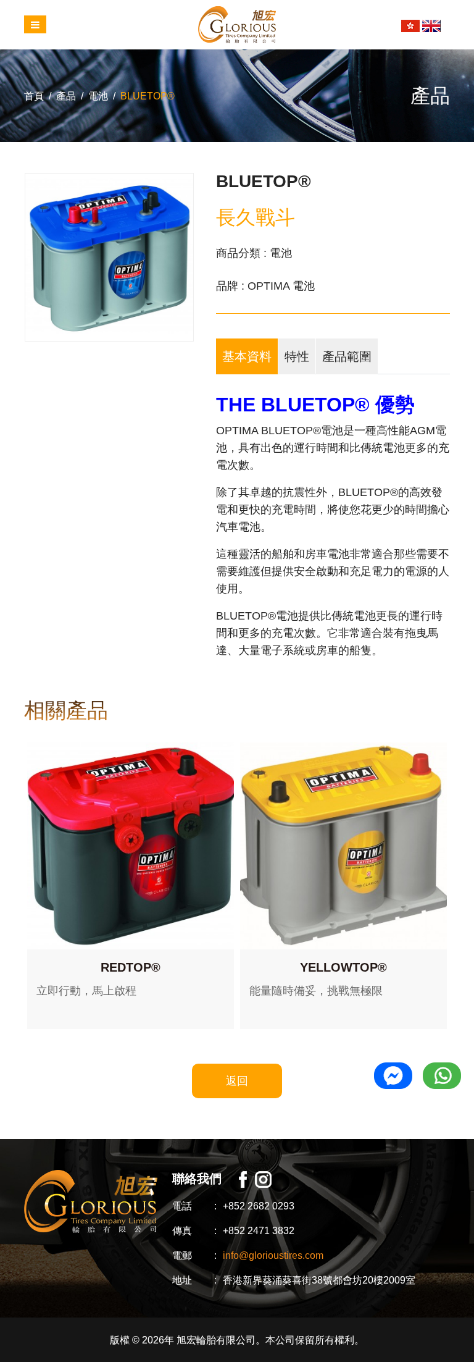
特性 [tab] (297, 356)
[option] (109, 257)
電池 (98, 96)
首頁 (34, 96)
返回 (237, 1081)
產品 (66, 96)
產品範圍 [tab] (347, 356)
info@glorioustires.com (273, 1255)
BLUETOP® (147, 96)
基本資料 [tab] (247, 356)
